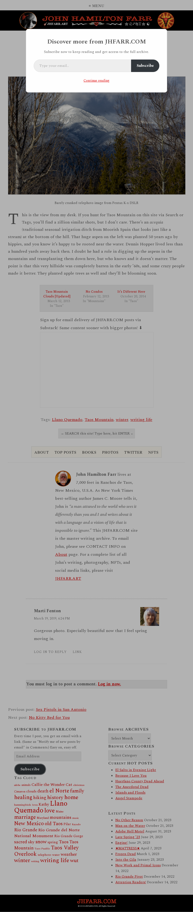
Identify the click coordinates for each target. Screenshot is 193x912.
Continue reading (96, 80)
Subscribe (145, 65)
